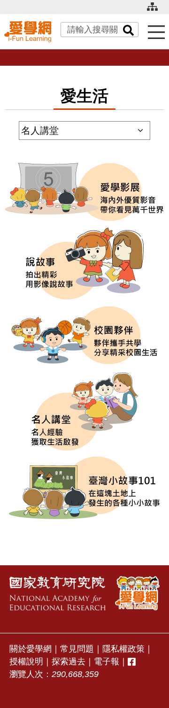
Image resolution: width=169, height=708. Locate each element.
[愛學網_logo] (27, 31)
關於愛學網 (30, 649)
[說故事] (84, 263)
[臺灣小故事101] (84, 488)
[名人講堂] (84, 411)
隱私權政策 (123, 649)
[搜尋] (128, 30)
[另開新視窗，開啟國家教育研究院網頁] (57, 593)
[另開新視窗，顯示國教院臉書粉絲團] (132, 662)
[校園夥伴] (84, 335)
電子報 (106, 661)
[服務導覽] (156, 31)
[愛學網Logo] (137, 593)
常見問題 (77, 649)
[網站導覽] (156, 10)
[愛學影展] (84, 192)
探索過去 (68, 661)
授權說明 (26, 661)
